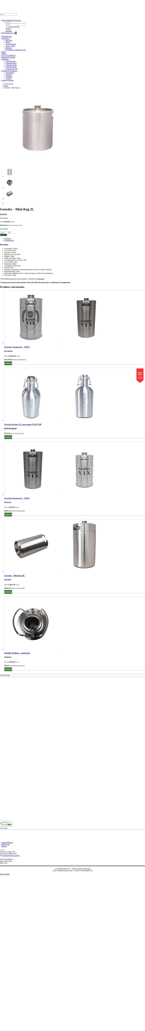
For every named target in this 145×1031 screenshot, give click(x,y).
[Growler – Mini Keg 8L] (74, 546)
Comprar (3, 235)
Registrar (9, 31)
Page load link (5, 874)
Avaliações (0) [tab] (9, 240)
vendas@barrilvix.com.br (10, 855)
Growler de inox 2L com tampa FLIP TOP (23, 424)
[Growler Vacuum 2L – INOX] (74, 468)
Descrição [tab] (7, 238)
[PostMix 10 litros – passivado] (74, 623)
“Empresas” (41, 279)
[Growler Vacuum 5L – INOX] (74, 317)
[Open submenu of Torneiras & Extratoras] (17, 71)
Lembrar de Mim (14, 27)
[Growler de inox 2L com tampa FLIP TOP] (74, 394)
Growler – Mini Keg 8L (14, 576)
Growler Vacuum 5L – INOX (17, 347)
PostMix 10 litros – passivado (17, 653)
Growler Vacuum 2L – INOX (17, 498)
